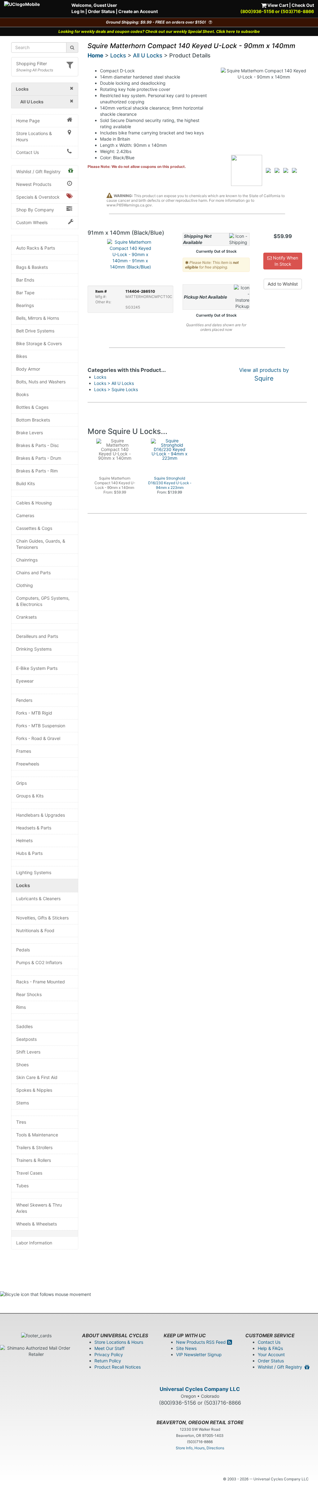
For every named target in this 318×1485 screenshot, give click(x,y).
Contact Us (27, 152)
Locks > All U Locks (114, 383)
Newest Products (33, 184)
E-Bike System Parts (36, 668)
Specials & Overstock (38, 197)
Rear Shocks (29, 994)
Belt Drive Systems (35, 330)
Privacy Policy (108, 1354)
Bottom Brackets (33, 419)
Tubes (22, 1185)
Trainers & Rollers (33, 1160)
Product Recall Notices (117, 1367)
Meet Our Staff (109, 1348)
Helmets (24, 840)
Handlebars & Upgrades (40, 815)
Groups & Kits (29, 795)
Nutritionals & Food (35, 930)
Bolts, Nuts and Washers (41, 381)
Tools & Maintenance (37, 1134)
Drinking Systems (34, 649)
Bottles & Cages (32, 407)
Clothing (24, 585)
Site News (186, 1348)
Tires (21, 1122)
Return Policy (107, 1360)
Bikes (21, 356)
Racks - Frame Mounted (40, 981)
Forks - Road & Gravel (38, 738)
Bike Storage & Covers (39, 343)
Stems (22, 1102)
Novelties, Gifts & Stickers (42, 917)
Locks (23, 885)
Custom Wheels (32, 222)
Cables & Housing (34, 502)
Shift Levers (28, 1051)
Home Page (28, 120)
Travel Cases (29, 1173)
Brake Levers (29, 432)
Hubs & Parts (29, 853)
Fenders (24, 700)
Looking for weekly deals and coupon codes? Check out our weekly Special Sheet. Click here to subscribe (159, 31)
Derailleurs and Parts (37, 636)
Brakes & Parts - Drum (38, 458)
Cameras (25, 515)
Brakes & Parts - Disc (37, 445)
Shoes (22, 1064)
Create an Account (138, 11)
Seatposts (26, 1039)
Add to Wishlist (283, 284)
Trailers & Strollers (34, 1147)
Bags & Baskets (32, 267)
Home (95, 55)
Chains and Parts (33, 572)
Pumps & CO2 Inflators (39, 962)
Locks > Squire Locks (116, 389)
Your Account (271, 1354)
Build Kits (25, 483)
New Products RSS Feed (201, 1342)
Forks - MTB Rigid (34, 712)
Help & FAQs (270, 1348)
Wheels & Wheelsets (36, 1223)
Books (22, 394)
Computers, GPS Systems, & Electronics (43, 601)
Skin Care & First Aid (36, 1077)
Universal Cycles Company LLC (200, 1389)
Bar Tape (25, 292)
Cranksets (26, 617)
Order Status (101, 11)
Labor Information (34, 1242)
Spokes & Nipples (34, 1090)
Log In (77, 11)
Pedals (23, 949)
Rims (21, 1007)
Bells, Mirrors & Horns (37, 318)
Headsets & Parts (33, 827)
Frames (23, 751)
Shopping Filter (31, 63)
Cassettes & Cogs (34, 528)
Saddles (24, 1026)
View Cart (277, 5)
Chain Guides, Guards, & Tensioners (40, 544)
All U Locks (147, 55)
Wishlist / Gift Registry (38, 171)
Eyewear (25, 681)
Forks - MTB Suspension (40, 725)
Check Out (303, 5)
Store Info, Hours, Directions (200, 1448)
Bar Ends (25, 279)
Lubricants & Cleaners (38, 898)
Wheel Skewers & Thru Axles (39, 1208)
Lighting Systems (33, 872)
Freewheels (27, 763)
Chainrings (27, 559)
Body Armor (28, 369)
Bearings (25, 305)
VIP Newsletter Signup (199, 1354)
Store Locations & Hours (34, 136)
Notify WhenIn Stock (285, 261)
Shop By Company (35, 209)
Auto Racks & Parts (35, 248)
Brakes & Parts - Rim (37, 470)
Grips (21, 783)
